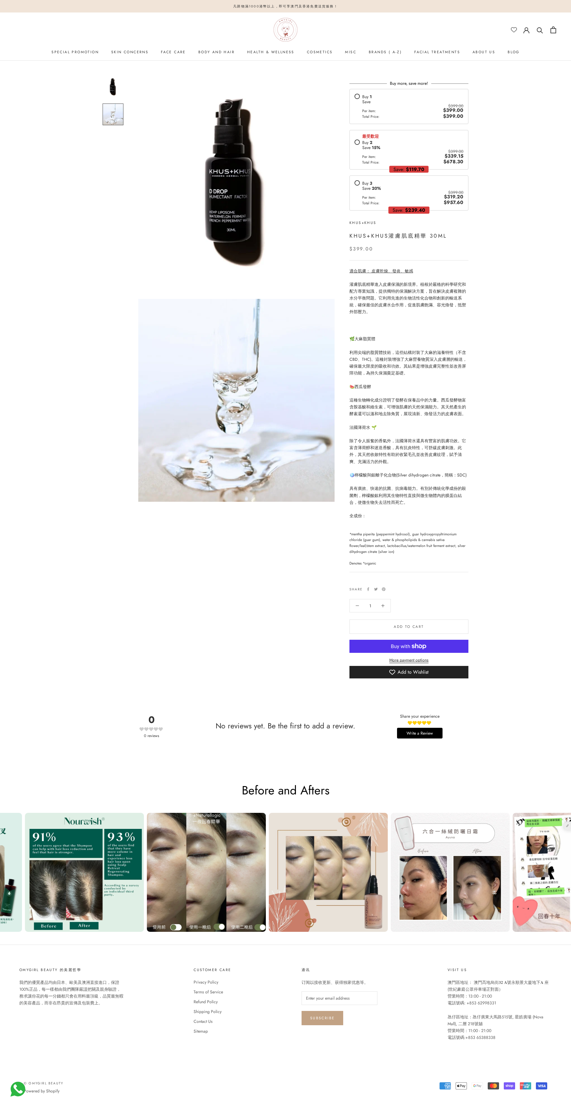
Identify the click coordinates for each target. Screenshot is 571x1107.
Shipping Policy (208, 1012)
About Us (484, 52)
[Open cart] (553, 29)
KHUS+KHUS (363, 222)
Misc (350, 52)
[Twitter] (376, 589)
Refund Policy (206, 1002)
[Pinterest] (383, 589)
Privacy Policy (206, 982)
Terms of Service (208, 992)
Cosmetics (320, 52)
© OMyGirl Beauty (43, 1083)
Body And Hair (216, 52)
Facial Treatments (437, 52)
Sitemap (201, 1031)
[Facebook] (368, 589)
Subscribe (322, 1018)
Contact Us (203, 1021)
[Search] (540, 30)
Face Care (173, 52)
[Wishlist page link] (514, 30)
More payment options (409, 660)
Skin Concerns (129, 52)
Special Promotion (75, 52)
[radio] (408, 106)
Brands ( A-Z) (385, 52)
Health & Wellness (270, 52)
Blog (514, 52)
